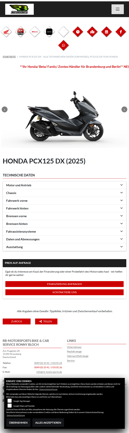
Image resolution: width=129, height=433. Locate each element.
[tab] (64, 185)
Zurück (16, 321)
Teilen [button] (47, 321)
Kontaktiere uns (65, 292)
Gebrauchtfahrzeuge (77, 355)
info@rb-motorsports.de (49, 371)
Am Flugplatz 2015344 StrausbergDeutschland (12, 353)
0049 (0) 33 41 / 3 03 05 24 (48, 363)
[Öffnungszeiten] (77, 34)
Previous (5, 109)
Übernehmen (18, 422)
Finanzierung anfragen (64, 283)
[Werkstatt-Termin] (106, 34)
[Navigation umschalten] (118, 9)
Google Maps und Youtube (24, 406)
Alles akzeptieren (48, 422)
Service (71, 360)
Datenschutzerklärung (48, 389)
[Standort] (92, 34)
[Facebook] (120, 34)
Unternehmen (74, 347)
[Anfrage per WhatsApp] (63, 48)
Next (124, 109)
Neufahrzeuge (74, 351)
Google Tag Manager (21, 401)
